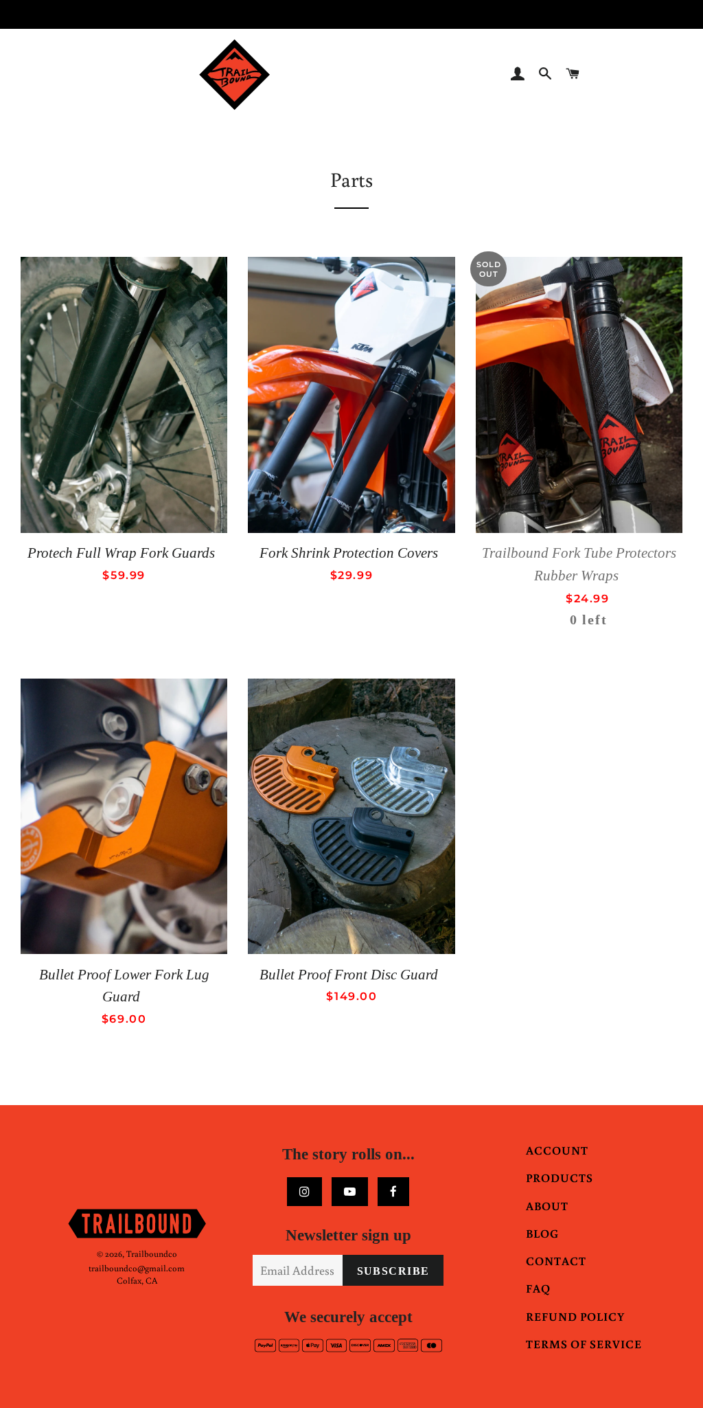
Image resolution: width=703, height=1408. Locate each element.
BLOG (542, 1233)
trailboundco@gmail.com (137, 1268)
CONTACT (556, 1261)
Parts (351, 179)
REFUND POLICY (575, 1316)
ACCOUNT (557, 1150)
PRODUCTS (559, 1177)
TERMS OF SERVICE (584, 1344)
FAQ (538, 1288)
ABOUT (547, 1206)
